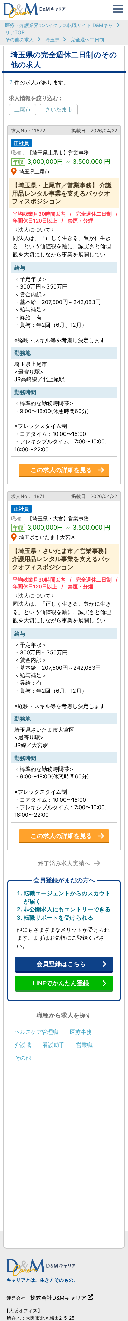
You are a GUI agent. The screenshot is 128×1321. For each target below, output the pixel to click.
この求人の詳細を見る (61, 469)
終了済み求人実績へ (64, 863)
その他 (23, 1058)
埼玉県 (52, 39)
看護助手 (54, 1045)
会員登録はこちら (61, 964)
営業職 (84, 1045)
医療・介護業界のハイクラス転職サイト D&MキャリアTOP (59, 28)
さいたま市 (58, 109)
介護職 (23, 1045)
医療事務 (81, 1032)
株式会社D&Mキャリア (58, 1297)
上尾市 (22, 109)
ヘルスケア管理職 (36, 1032)
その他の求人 (19, 39)
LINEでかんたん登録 (61, 983)
